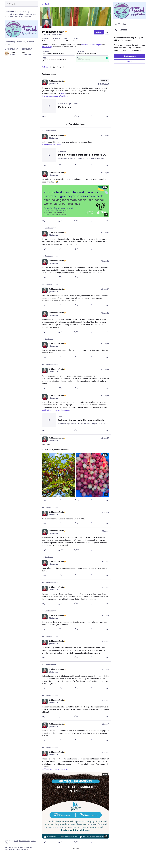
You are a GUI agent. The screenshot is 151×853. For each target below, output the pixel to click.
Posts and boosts (49, 74)
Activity (45, 67)
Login (129, 61)
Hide (105, 187)
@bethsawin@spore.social (51, 34)
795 (55, 41)
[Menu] (107, 32)
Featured (60, 67)
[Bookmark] (91, 116)
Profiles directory (24, 841)
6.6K (44, 41)
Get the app (21, 847)
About (16, 841)
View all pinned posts (77, 124)
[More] (107, 116)
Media (52, 67)
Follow (99, 32)
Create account (130, 56)
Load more (75, 848)
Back (47, 4)
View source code (18, 849)
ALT (106, 215)
